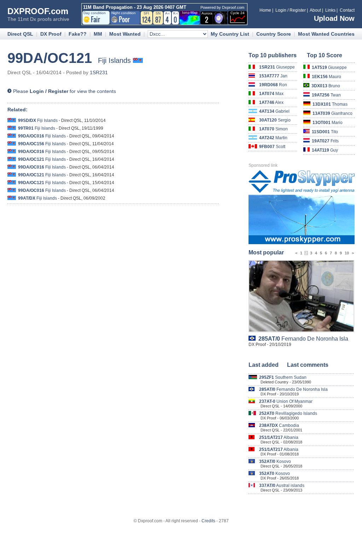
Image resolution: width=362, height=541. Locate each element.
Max (271, 93)
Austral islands (281, 485)
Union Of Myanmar (286, 401)
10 (347, 253)
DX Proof (51, 34)
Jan (273, 75)
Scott (272, 146)
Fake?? (78, 34)
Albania (278, 437)
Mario (328, 122)
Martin (273, 137)
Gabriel (274, 111)
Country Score (273, 34)
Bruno (325, 85)
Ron (273, 84)
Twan (326, 95)
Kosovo (275, 461)
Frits (325, 141)
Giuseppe (277, 67)
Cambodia (279, 425)
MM (98, 34)
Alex (271, 102)
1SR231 (99, 72)
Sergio (275, 120)
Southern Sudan (282, 377)
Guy (325, 150)
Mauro (326, 76)
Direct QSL (20, 34)
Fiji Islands (38, 120)
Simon (273, 129)
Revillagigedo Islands (288, 413)
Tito (325, 131)
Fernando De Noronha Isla (303, 339)
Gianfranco (332, 113)
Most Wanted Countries (326, 34)
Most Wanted (125, 34)
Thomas (330, 104)
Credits (208, 520)
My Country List (230, 34)
